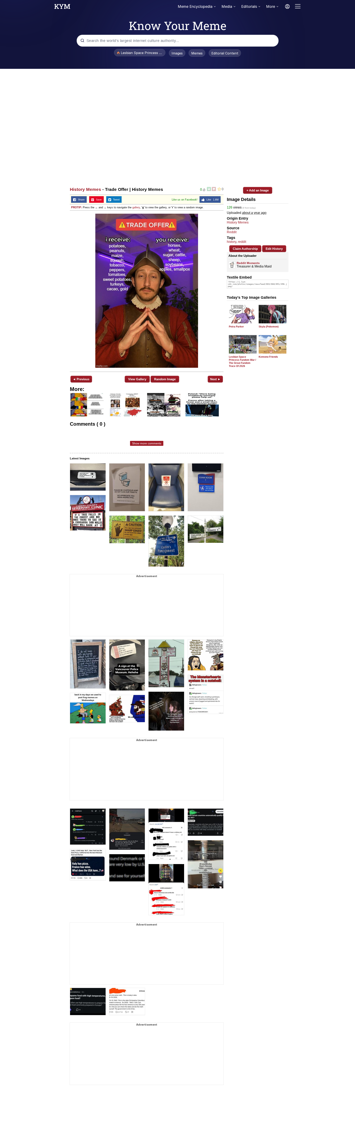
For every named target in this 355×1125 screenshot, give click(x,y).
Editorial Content (224, 53)
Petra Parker (236, 326)
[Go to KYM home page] (62, 8)
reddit (242, 241)
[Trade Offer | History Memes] (147, 291)
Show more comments (146, 443)
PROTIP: (76, 207)
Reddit (231, 232)
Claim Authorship (245, 248)
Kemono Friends (268, 356)
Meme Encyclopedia (195, 6)
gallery (136, 207)
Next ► (215, 379)
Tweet (115, 199)
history (231, 241)
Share (80, 199)
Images (177, 53)
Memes (197, 53)
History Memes (85, 189)
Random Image (165, 379)
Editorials (249, 6)
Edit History (274, 248)
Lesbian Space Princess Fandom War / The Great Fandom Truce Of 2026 (242, 361)
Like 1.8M (212, 199)
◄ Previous (81, 379)
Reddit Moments (248, 263)
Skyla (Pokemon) (269, 326)
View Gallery (137, 379)
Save (98, 199)
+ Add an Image (258, 190)
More (270, 6)
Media (226, 6)
